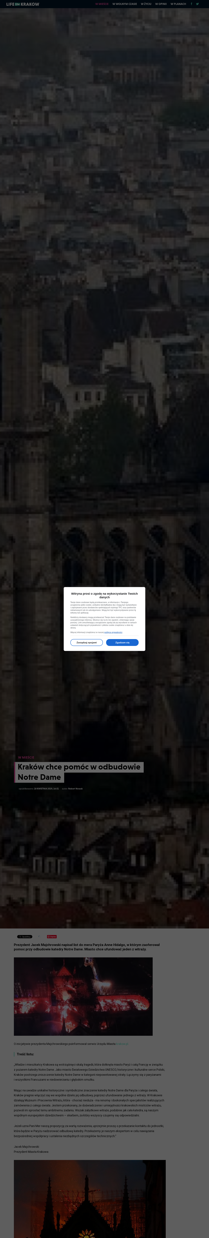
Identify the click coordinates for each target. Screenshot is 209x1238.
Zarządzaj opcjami (87, 642)
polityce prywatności (113, 632)
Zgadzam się (122, 642)
